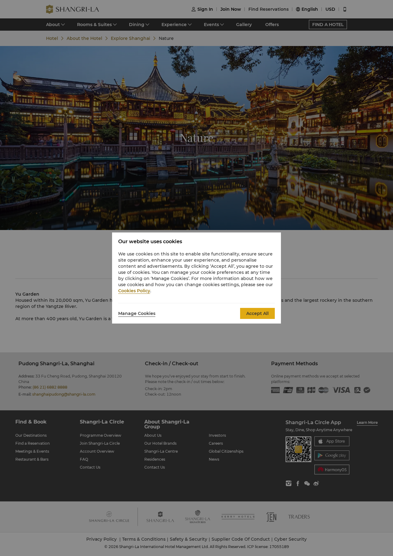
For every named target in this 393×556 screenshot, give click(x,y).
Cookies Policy (134, 290)
